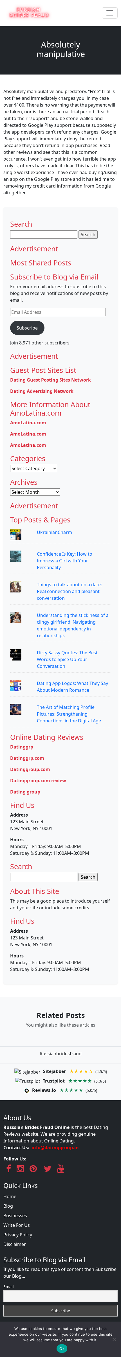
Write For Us (16, 1225)
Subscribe (27, 328)
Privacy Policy (17, 1235)
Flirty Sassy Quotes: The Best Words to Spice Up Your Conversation (67, 659)
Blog (8, 1206)
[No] (114, 1339)
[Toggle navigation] (110, 13)
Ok (61, 1348)
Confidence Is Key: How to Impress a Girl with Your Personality (64, 561)
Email (8, 1286)
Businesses (15, 1215)
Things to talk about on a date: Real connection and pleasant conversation (69, 591)
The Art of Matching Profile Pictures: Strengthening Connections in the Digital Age (69, 714)
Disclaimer (14, 1244)
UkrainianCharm (54, 532)
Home (9, 1196)
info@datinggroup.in (55, 1147)
